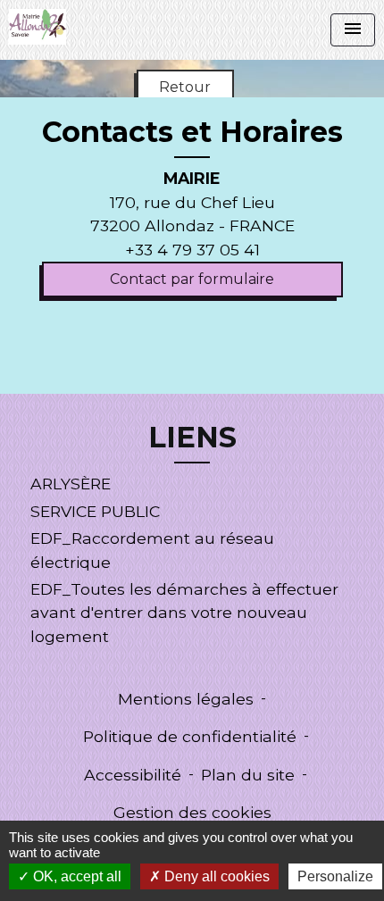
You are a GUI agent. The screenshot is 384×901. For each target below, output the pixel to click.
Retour (185, 87)
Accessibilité (132, 774)
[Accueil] (37, 27)
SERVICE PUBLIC (95, 511)
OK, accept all (75, 876)
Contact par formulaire (192, 279)
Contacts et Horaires (192, 132)
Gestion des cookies (192, 812)
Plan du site (248, 774)
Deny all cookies (215, 876)
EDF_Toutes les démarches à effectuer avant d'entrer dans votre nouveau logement (184, 613)
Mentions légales (186, 698)
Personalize (335, 876)
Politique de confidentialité (189, 736)
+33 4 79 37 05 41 (192, 249)
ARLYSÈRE (70, 483)
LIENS (192, 438)
